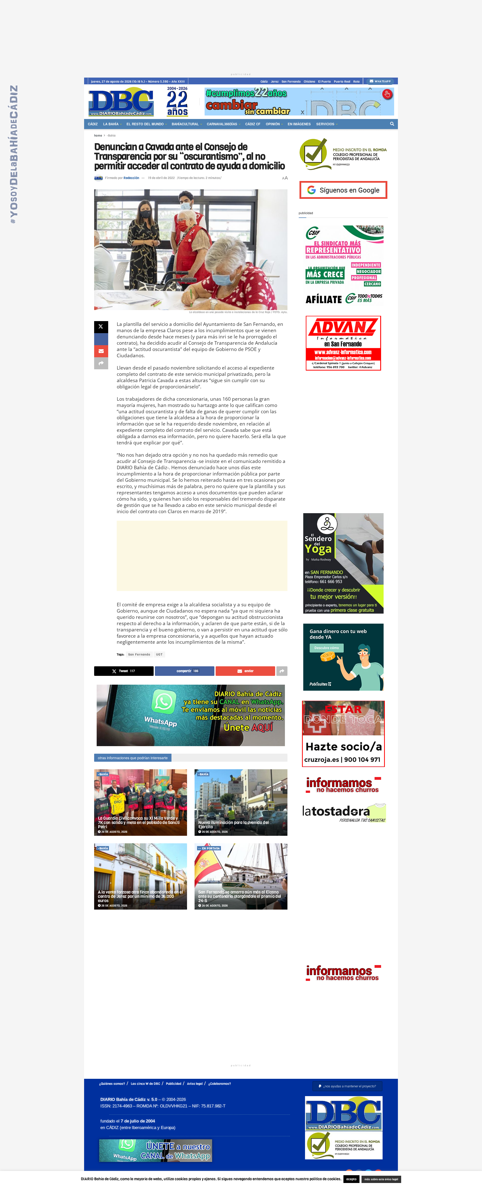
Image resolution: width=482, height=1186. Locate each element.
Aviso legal (195, 1084)
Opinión (273, 124)
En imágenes (299, 124)
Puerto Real (342, 82)
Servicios (325, 124)
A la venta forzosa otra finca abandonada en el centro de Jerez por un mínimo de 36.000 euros (140, 896)
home (98, 136)
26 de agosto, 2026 (114, 832)
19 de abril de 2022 (161, 178)
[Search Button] (392, 124)
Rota (356, 82)
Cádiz (264, 82)
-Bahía (111, 136)
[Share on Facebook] (101, 339)
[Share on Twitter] (101, 327)
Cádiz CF (252, 124)
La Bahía (110, 124)
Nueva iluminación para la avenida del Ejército (233, 825)
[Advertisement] (241, 35)
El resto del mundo (145, 124)
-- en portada (209, 848)
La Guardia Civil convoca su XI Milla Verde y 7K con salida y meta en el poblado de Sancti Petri (139, 822)
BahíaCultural (185, 124)
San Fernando (291, 82)
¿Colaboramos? (219, 1084)
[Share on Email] (101, 351)
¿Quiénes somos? (112, 1084)
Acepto (420, 1179)
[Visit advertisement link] (299, 101)
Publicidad (173, 1084)
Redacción (131, 178)
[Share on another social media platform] (101, 363)
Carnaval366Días (222, 124)
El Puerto (324, 82)
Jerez (275, 82)
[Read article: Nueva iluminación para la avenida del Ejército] (241, 802)
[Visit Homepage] (140, 101)
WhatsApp (382, 81)
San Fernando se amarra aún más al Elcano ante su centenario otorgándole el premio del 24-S (239, 896)
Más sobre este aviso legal (378, 1179)
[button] (347, 1086)
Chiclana (309, 82)
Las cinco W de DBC (145, 1084)
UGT (159, 655)
